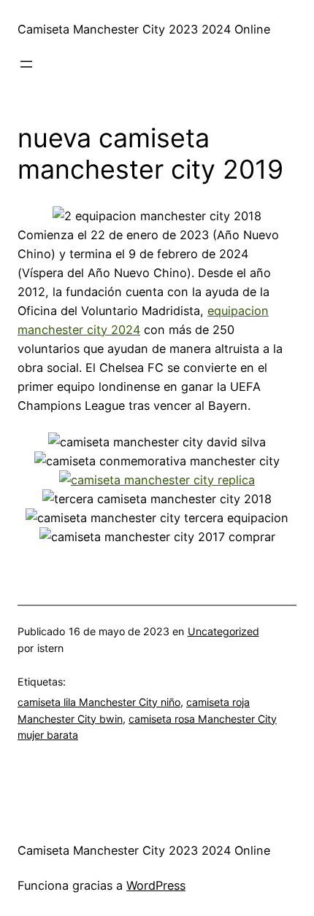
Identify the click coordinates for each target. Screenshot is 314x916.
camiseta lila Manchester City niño (99, 702)
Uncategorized (223, 631)
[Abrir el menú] (26, 64)
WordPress (155, 885)
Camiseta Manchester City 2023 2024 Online (144, 29)
